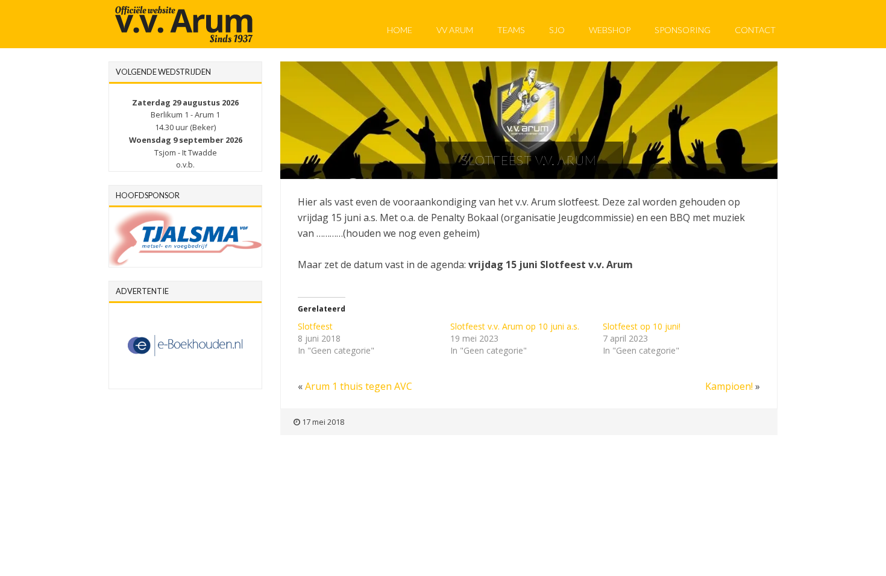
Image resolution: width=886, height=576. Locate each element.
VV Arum (454, 30)
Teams (511, 30)
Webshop (609, 30)
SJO (557, 30)
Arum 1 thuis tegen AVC (358, 386)
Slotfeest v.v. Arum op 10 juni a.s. (514, 326)
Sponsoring (683, 30)
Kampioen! (729, 386)
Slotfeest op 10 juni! (641, 326)
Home (399, 30)
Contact (755, 30)
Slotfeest (315, 326)
